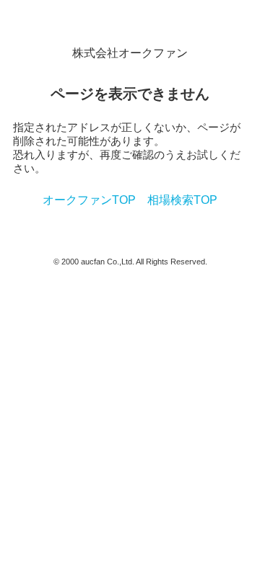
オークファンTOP (89, 200)
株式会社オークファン (130, 53)
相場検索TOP (182, 200)
